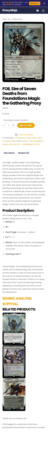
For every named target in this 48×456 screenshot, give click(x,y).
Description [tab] (9, 153)
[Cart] (37, 10)
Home (4, 19)
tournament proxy (31, 144)
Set (9, 19)
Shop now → (35, 3)
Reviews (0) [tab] (23, 153)
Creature (31, 138)
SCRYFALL (10, 304)
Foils (39, 138)
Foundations (17, 19)
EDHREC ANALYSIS (17, 298)
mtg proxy (14, 144)
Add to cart (25, 125)
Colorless (20, 138)
